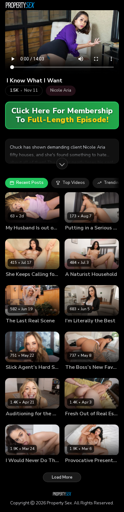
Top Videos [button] (73, 183)
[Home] (20, 5)
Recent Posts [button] (30, 183)
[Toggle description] (62, 163)
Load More (62, 477)
